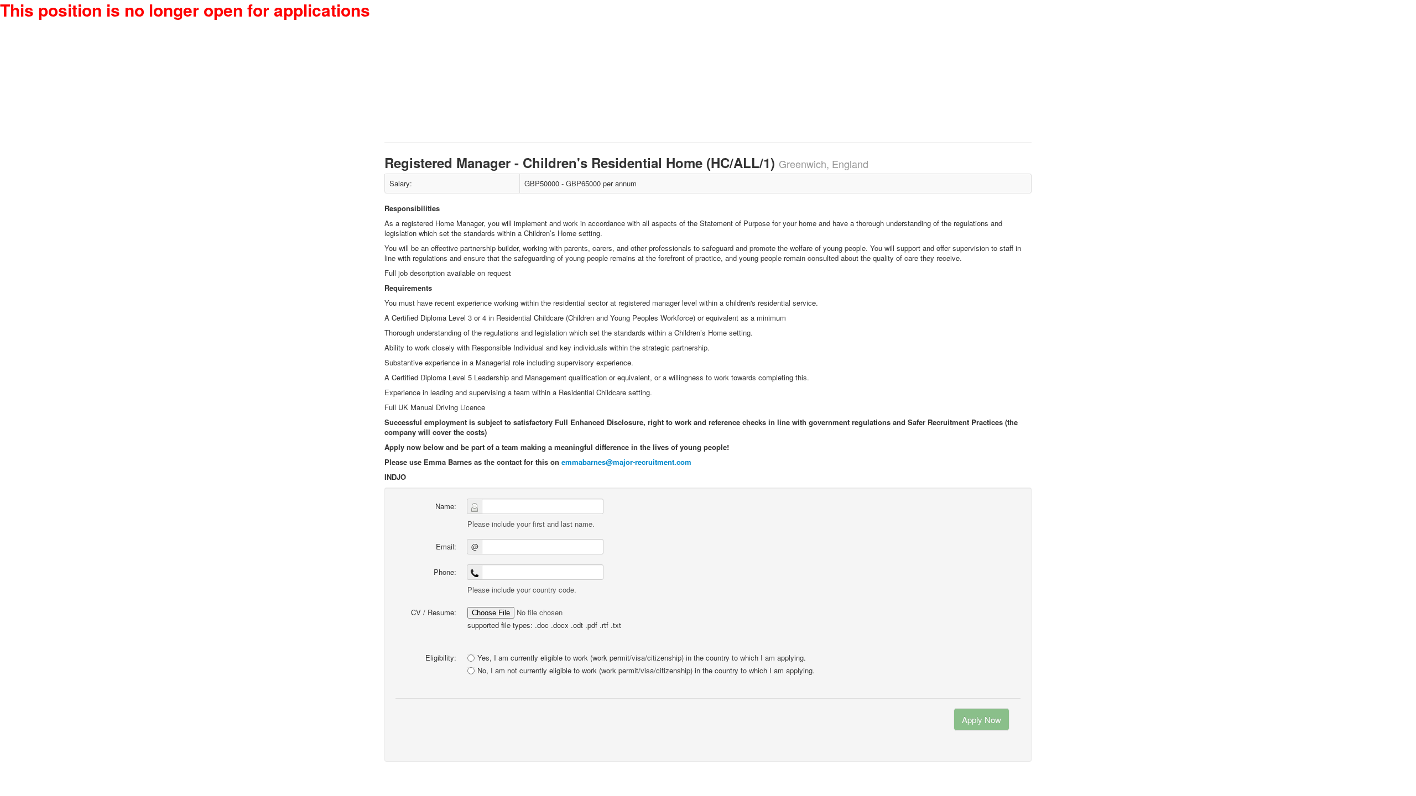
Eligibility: (440, 657)
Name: (445, 506)
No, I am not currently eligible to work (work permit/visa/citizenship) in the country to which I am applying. (646, 670)
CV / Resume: (433, 612)
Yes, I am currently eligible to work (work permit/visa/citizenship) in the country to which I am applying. (641, 657)
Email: (446, 546)
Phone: (445, 572)
